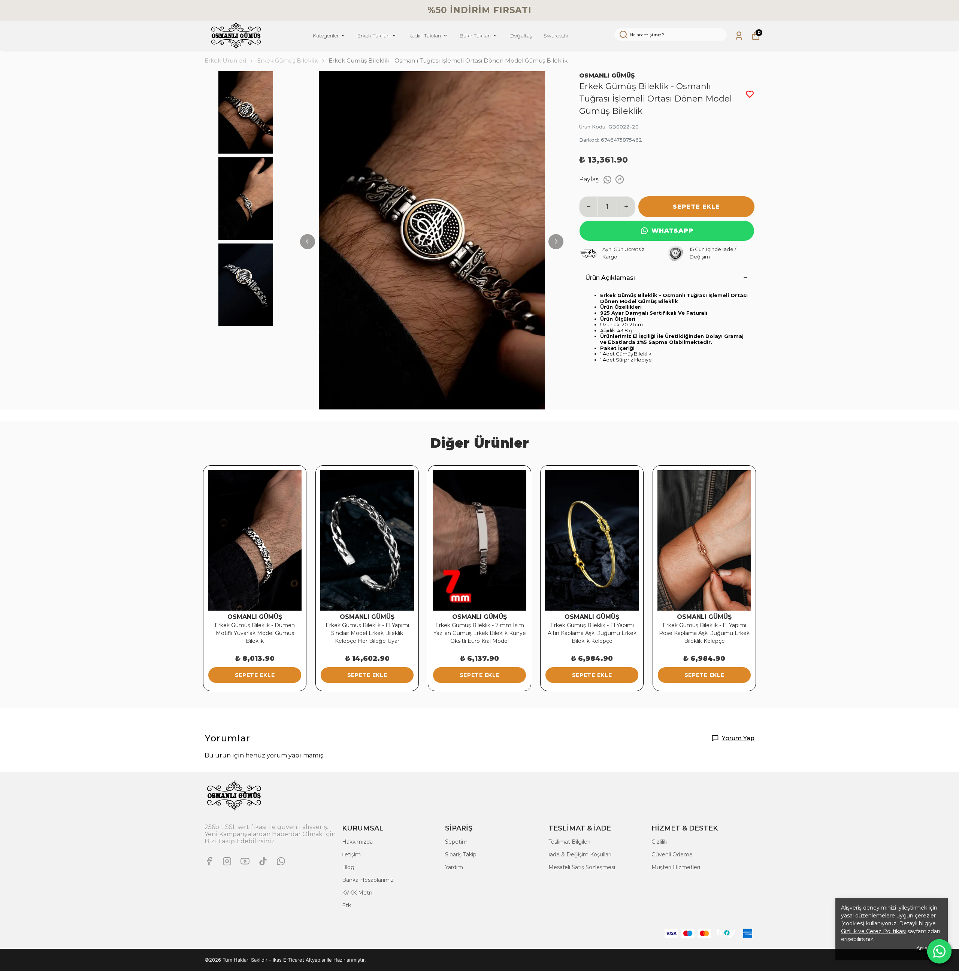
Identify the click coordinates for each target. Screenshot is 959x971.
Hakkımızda (357, 841)
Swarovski (556, 35)
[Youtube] (244, 861)
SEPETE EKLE (696, 206)
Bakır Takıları (475, 35)
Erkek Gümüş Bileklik (287, 60)
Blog (348, 867)
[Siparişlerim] (739, 35)
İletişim (351, 854)
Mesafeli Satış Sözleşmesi (581, 867)
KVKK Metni (357, 892)
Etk (346, 905)
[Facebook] (209, 861)
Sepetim (456, 841)
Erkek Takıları (373, 35)
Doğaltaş (520, 35)
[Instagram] (227, 861)
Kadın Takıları (424, 35)
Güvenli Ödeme (672, 854)
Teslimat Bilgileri (569, 841)
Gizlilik (659, 841)
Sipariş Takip (461, 854)
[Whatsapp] (280, 861)
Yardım (454, 867)
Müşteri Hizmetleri (675, 867)
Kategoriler (325, 35)
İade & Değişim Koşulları (579, 854)
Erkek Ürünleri (225, 60)
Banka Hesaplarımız (368, 880)
